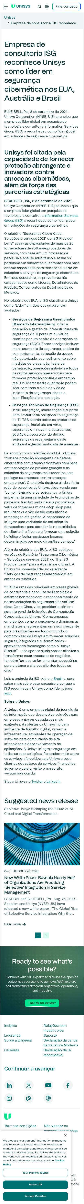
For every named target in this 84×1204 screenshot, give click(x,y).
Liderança (12, 1035)
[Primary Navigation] (5, 6)
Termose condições (20, 1126)
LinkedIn (54, 781)
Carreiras (11, 1050)
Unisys (9, 17)
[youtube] (48, 1085)
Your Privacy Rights (35, 1173)
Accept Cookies (35, 1196)
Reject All (35, 1184)
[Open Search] (40, 6)
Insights (10, 1025)
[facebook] (68, 1085)
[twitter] (29, 1085)
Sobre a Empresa (18, 1040)
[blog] (29, 1098)
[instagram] (9, 1098)
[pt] (47, 6)
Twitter (37, 781)
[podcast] (48, 1098)
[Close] (65, 1135)
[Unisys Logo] (20, 6)
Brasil (58, 678)
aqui (7, 693)
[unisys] (7, 1116)
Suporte (50, 1035)
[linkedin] (9, 1085)
